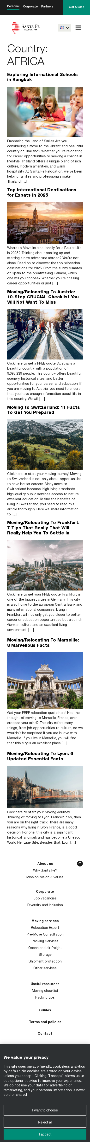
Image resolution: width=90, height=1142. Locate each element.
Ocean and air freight (45, 948)
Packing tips (45, 997)
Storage (45, 954)
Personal (13, 6)
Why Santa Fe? (45, 870)
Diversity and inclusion (45, 905)
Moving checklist (45, 991)
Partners (47, 6)
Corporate (30, 6)
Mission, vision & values (45, 877)
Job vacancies (45, 898)
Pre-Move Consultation (45, 934)
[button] (78, 27)
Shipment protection (45, 961)
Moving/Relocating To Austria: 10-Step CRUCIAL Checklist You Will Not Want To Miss (43, 297)
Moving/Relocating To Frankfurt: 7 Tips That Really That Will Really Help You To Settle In (43, 528)
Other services (45, 968)
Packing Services (45, 941)
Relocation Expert (45, 928)
